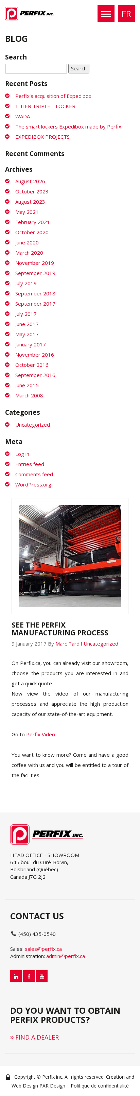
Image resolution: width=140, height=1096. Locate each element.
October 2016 (32, 364)
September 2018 (35, 293)
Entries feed (29, 464)
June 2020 (27, 242)
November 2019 (34, 262)
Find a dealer (36, 1037)
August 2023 (30, 201)
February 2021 (32, 222)
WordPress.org (33, 484)
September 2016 (35, 375)
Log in (22, 453)
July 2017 (26, 313)
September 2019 (35, 273)
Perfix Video (40, 734)
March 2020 (29, 252)
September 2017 (35, 303)
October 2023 (32, 191)
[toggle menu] (106, 13)
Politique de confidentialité (100, 1085)
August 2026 (30, 181)
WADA (22, 116)
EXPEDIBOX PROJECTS (42, 136)
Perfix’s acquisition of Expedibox (53, 95)
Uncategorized (32, 424)
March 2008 (29, 395)
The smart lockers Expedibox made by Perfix (68, 126)
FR (126, 13)
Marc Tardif (68, 643)
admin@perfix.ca (65, 956)
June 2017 (27, 324)
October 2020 (32, 232)
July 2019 (26, 283)
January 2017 (30, 344)
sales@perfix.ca (43, 948)
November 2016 (34, 354)
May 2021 (27, 211)
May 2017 (27, 334)
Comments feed (34, 474)
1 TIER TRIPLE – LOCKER (45, 106)
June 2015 (27, 385)
